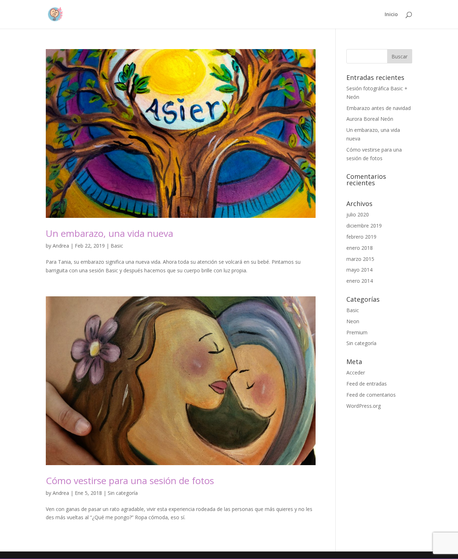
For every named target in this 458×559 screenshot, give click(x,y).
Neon (352, 321)
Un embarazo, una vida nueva (109, 233)
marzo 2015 (360, 258)
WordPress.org (363, 405)
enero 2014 (359, 280)
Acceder (355, 372)
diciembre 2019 (364, 225)
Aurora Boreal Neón (369, 118)
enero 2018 (359, 247)
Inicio (391, 15)
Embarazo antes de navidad (378, 108)
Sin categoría (123, 492)
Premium (356, 332)
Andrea (61, 245)
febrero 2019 (361, 236)
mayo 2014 (359, 269)
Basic (117, 245)
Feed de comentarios (371, 394)
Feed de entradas (366, 383)
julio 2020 (357, 214)
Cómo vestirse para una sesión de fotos (130, 480)
